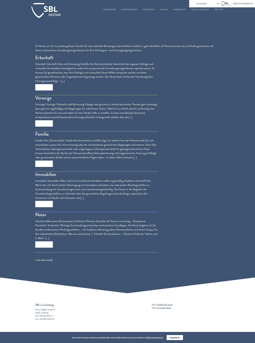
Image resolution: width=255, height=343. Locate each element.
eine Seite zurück (44, 260)
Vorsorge (149, 9)
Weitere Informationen (154, 338)
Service (218, 9)
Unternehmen (129, 9)
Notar (40, 214)
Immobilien (109, 9)
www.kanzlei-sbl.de (163, 307)
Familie (164, 9)
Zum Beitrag (44, 87)
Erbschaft (180, 9)
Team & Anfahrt (200, 9)
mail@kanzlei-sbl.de (164, 304)
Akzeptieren (175, 337)
